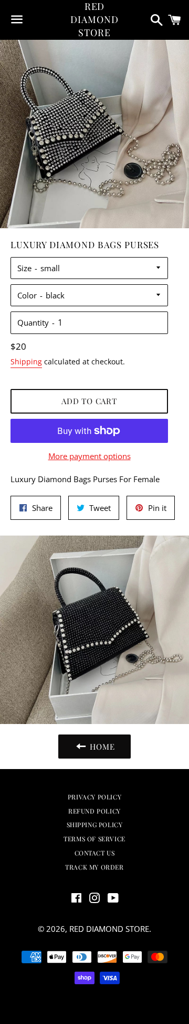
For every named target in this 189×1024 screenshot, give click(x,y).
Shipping (26, 361)
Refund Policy (94, 811)
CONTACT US (95, 853)
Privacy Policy (94, 797)
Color (27, 295)
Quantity (33, 322)
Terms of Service (94, 838)
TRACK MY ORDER (94, 867)
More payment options (89, 456)
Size (24, 268)
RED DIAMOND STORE (94, 19)
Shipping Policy (95, 824)
